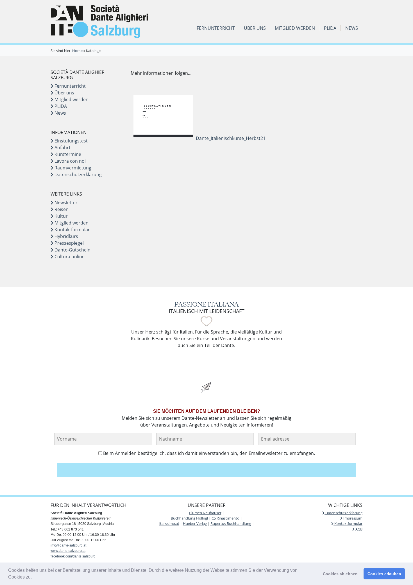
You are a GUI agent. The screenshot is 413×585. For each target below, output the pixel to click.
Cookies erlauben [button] (384, 574)
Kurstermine (67, 154)
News (351, 28)
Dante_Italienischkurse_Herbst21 (231, 138)
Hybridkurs (65, 236)
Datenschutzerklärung (77, 174)
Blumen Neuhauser (205, 512)
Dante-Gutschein (71, 250)
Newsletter (65, 202)
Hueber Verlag (195, 523)
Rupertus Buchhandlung (230, 523)
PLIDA (330, 28)
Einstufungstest (70, 141)
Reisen (61, 209)
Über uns (255, 28)
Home (77, 50)
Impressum (352, 518)
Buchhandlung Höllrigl (189, 518)
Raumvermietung (72, 168)
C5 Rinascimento (225, 518)
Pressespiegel (68, 243)
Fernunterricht (216, 28)
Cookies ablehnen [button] (340, 574)
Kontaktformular (71, 229)
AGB (358, 529)
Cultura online (69, 256)
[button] (34, 578)
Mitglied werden (295, 28)
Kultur (60, 216)
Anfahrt (62, 147)
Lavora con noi (69, 161)
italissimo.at (169, 523)
